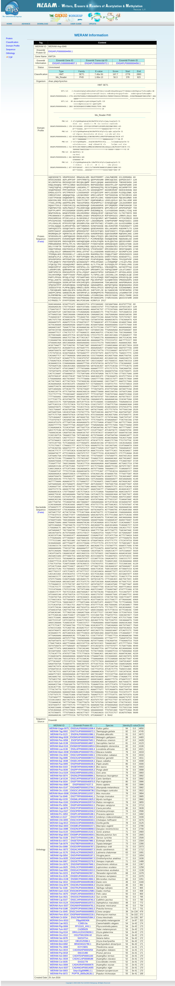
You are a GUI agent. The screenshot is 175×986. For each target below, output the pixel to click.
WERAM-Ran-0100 (59, 802)
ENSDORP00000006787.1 (82, 846)
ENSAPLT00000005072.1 (97, 63)
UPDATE (92, 24)
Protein (9, 38)
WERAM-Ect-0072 (59, 840)
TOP (10, 57)
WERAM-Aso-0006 (59, 965)
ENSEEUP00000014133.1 (82, 876)
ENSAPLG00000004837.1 (64, 63)
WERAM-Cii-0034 (58, 917)
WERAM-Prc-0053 (59, 814)
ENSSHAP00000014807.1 (82, 743)
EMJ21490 (83, 953)
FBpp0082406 (82, 920)
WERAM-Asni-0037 (59, 967)
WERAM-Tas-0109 (59, 838)
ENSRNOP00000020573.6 (82, 802)
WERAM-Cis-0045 (59, 911)
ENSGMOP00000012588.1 (82, 891)
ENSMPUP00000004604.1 (82, 835)
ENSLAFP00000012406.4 (83, 749)
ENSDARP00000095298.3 (82, 882)
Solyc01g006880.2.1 (82, 970)
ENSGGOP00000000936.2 (82, 823)
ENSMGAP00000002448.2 (82, 737)
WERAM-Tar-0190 (59, 888)
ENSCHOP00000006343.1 (82, 820)
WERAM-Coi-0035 (59, 962)
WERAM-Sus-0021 (59, 897)
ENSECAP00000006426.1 (82, 761)
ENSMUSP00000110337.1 (82, 793)
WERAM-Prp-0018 (59, 953)
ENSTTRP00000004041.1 (83, 796)
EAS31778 (83, 962)
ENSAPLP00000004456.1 (60, 51)
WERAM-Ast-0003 (59, 956)
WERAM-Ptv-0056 (59, 805)
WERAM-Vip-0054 (59, 855)
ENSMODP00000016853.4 (82, 746)
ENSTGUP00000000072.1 (82, 731)
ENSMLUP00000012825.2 (82, 799)
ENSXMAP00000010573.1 (82, 903)
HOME (9, 24)
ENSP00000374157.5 (83, 784)
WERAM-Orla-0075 (59, 885)
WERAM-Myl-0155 (59, 799)
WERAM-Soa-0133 (59, 832)
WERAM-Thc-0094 (59, 947)
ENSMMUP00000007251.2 (82, 752)
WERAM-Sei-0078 (59, 938)
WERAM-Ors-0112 (59, 935)
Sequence (10, 49)
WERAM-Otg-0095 (59, 758)
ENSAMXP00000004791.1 (82, 905)
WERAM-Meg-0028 (59, 737)
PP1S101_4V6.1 (83, 926)
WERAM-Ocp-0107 (59, 811)
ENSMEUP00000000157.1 (82, 826)
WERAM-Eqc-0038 (59, 761)
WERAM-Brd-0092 (59, 944)
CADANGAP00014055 (82, 967)
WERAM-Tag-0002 (59, 731)
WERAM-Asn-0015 (59, 950)
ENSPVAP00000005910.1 (83, 805)
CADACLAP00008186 (83, 959)
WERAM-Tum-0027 (59, 929)
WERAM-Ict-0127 (58, 817)
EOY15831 (83, 947)
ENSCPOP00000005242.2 (82, 808)
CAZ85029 (83, 929)
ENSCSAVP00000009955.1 (83, 911)
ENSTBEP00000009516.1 (83, 843)
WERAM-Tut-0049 (59, 796)
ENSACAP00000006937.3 (82, 849)
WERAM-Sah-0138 (59, 743)
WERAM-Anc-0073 (59, 849)
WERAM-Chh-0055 (59, 820)
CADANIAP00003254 (83, 950)
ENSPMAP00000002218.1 (82, 914)
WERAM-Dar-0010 (59, 882)
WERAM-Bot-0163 (59, 767)
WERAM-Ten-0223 (59, 873)
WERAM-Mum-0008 (58, 793)
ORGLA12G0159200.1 (82, 932)
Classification (12, 42)
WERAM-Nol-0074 (59, 775)
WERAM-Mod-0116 (59, 746)
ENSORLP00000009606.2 (82, 885)
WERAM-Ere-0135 (59, 876)
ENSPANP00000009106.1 (83, 764)
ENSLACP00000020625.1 (83, 852)
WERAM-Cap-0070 (59, 808)
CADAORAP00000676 (82, 965)
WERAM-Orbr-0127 (59, 941)
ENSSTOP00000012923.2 (82, 817)
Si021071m (83, 938)
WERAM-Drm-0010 (59, 920)
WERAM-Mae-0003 (59, 826)
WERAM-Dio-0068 (59, 846)
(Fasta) (41, 241)
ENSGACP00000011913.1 (82, 870)
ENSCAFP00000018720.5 (83, 778)
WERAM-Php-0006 (59, 926)
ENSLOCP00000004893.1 (82, 867)
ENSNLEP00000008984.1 (83, 775)
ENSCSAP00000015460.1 (82, 755)
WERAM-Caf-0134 (59, 778)
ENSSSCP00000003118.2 (83, 897)
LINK (59, 24)
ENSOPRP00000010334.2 (82, 811)
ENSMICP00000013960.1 (83, 879)
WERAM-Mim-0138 (59, 879)
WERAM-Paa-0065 (59, 764)
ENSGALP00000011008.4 (83, 728)
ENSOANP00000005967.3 (82, 858)
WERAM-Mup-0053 (59, 835)
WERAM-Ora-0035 (59, 858)
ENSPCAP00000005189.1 (82, 814)
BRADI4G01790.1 (82, 944)
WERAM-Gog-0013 (59, 823)
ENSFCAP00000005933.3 (83, 894)
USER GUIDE (75, 24)
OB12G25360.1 (82, 941)
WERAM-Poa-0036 (59, 770)
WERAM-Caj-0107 (59, 900)
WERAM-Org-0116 (59, 932)
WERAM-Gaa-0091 (59, 870)
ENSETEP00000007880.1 (83, 840)
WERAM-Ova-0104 (59, 773)
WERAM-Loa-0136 (59, 749)
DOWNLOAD (42, 24)
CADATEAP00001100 (83, 956)
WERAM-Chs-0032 (59, 755)
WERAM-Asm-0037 (59, 905)
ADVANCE (26, 24)
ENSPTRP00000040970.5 (83, 781)
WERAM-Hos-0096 (59, 784)
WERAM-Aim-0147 (59, 787)
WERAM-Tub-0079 (59, 843)
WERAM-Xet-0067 (59, 861)
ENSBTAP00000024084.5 (83, 767)
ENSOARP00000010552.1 (82, 773)
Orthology (10, 53)
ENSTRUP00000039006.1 (82, 888)
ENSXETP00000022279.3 (83, 861)
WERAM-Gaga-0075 (59, 728)
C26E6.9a (83, 923)
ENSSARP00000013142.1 (82, 832)
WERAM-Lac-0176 (59, 852)
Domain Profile (13, 46)
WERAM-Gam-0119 (58, 891)
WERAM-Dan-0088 (59, 829)
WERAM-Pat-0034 (59, 781)
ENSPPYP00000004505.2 (83, 770)
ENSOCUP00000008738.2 (82, 790)
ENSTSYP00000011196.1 (83, 838)
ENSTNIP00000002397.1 (83, 873)
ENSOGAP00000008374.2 (82, 758)
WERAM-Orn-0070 (59, 864)
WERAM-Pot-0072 (59, 973)
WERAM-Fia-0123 (59, 734)
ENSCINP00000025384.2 (83, 917)
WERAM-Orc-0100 (59, 790)
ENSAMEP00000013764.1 (82, 787)
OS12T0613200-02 (83, 935)
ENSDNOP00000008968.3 (82, 829)
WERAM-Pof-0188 (59, 908)
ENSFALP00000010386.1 (83, 734)
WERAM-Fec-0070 (59, 894)
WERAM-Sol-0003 (59, 970)
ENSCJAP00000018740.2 (83, 900)
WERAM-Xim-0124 (59, 903)
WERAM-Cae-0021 (59, 923)
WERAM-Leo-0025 (59, 867)
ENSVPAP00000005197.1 (83, 855)
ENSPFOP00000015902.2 (82, 908)
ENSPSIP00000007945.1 (83, 740)
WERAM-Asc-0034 (59, 959)
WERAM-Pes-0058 (59, 740)
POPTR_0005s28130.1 (83, 973)
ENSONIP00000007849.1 (83, 864)
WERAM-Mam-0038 (58, 752)
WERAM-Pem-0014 (59, 914)
